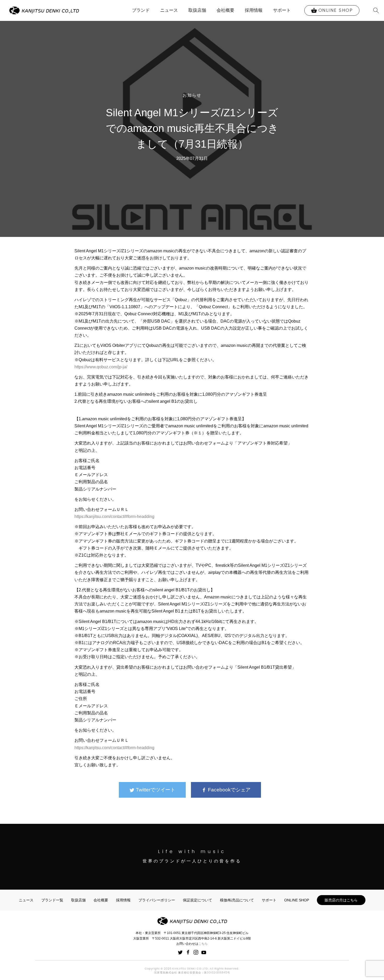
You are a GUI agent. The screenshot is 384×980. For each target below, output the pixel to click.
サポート (282, 10)
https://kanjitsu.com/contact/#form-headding (114, 516)
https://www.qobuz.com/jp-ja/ (100, 367)
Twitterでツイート (155, 789)
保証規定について (197, 900)
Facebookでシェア (229, 789)
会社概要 (225, 10)
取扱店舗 (197, 10)
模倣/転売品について (237, 900)
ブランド (141, 10)
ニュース (169, 10)
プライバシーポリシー (156, 900)
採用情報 (254, 10)
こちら (203, 944)
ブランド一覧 (52, 900)
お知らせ (192, 95)
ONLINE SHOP (296, 900)
